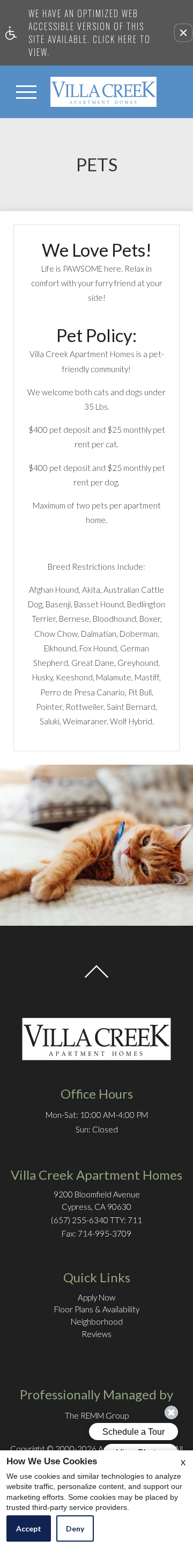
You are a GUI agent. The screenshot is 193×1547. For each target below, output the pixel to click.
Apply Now (96, 1297)
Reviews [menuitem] (96, 1334)
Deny (75, 1528)
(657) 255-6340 (96, 1220)
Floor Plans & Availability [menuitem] (96, 1309)
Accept (28, 1528)
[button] (183, 32)
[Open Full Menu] (26, 91)
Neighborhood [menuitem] (97, 1321)
